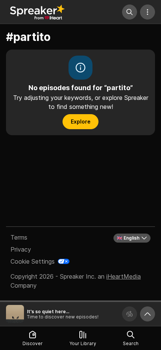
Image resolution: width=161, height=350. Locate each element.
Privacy (20, 249)
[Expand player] (147, 313)
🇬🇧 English (128, 238)
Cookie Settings (32, 261)
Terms (18, 237)
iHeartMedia (123, 276)
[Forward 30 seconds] (129, 313)
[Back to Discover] (37, 12)
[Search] (129, 12)
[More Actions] (147, 12)
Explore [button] (81, 121)
